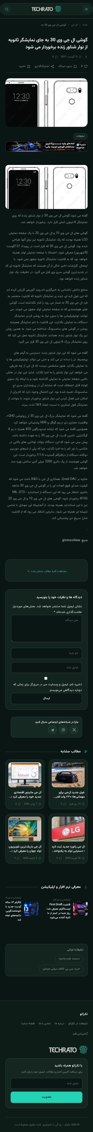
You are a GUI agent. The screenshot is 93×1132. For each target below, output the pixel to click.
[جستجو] (6, 9)
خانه (85, 25)
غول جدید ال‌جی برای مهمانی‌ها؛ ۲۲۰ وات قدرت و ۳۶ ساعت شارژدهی (69, 797)
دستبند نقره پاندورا (69, 958)
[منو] (86, 9)
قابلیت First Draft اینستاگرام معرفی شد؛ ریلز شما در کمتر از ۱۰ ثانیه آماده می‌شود (58, 911)
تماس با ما (45, 1023)
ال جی (74, 25)
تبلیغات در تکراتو (78, 1023)
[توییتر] (74, 729)
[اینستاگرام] (63, 729)
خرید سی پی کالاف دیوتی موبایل (61, 969)
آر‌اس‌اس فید (80, 1033)
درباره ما (59, 1023)
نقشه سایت (28, 1023)
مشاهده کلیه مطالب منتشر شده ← (47, 571)
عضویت (46, 1097)
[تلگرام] (52, 729)
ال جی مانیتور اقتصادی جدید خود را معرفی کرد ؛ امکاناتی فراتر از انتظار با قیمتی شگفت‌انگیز (26, 799)
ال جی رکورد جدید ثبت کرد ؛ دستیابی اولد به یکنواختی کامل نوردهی (68, 851)
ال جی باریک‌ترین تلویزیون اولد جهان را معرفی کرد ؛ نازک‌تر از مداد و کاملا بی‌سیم (25, 853)
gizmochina (71, 540)
